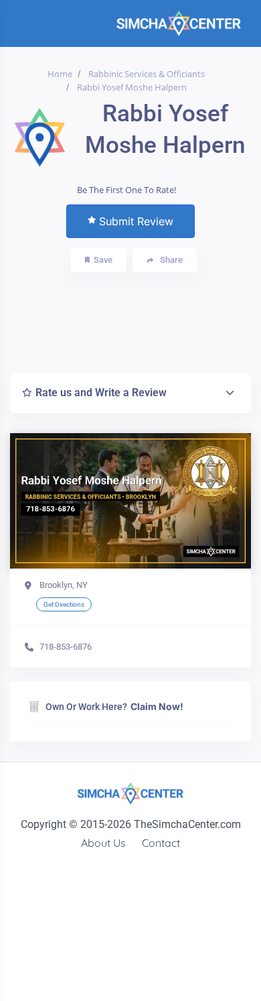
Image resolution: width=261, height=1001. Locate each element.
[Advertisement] (139, 319)
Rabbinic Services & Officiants (146, 74)
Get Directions (64, 604)
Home (60, 74)
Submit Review (136, 221)
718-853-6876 (65, 647)
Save (103, 260)
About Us (103, 842)
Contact (161, 842)
